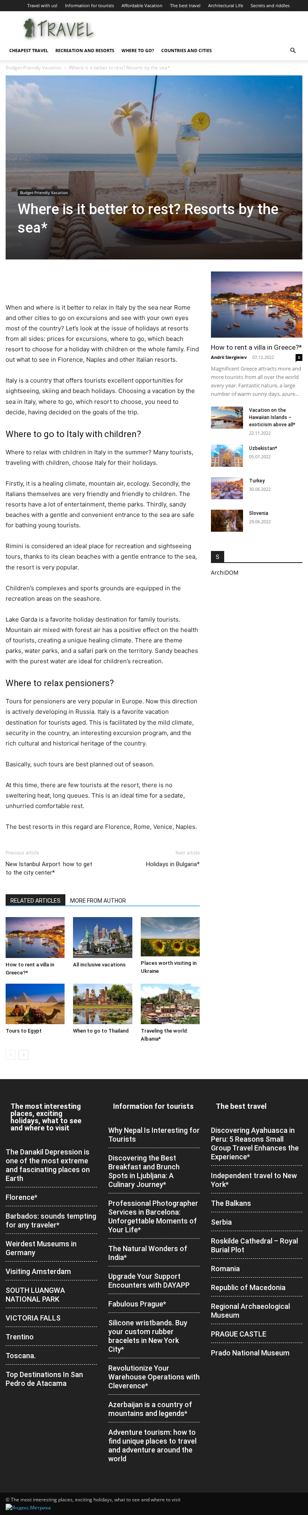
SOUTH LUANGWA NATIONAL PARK (35, 1294)
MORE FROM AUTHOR (98, 900)
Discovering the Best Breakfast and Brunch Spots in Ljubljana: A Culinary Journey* (144, 1171)
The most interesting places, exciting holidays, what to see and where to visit (45, 1117)
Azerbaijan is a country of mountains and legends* (150, 1409)
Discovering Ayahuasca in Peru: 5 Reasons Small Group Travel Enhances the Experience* (255, 1143)
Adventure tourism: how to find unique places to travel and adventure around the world (152, 1445)
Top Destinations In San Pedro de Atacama (44, 1378)
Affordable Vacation (142, 5)
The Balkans (231, 1203)
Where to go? (138, 50)
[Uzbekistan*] (227, 456)
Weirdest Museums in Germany (41, 1248)
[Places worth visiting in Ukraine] (170, 936)
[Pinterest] (51, 279)
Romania (225, 1268)
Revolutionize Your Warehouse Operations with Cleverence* (154, 1377)
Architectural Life (225, 5)
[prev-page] (11, 1055)
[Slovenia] (227, 521)
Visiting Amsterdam (38, 1271)
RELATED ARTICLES (35, 900)
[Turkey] (227, 488)
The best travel (185, 5)
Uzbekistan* (263, 448)
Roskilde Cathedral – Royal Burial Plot (254, 1245)
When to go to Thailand (101, 1031)
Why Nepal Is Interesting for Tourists (154, 1134)
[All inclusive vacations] (102, 937)
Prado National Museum (250, 1353)
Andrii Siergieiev (229, 357)
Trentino (20, 1337)
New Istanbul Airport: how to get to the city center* (49, 868)
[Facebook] (14, 279)
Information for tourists (89, 5)
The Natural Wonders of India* (147, 1253)
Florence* (21, 1197)
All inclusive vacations (99, 965)
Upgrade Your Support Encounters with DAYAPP (149, 1280)
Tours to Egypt (24, 1031)
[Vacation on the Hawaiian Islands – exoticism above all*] (227, 418)
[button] (292, 51)
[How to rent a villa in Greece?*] (35, 937)
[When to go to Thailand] (102, 1004)
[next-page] (23, 1055)
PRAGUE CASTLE (238, 1334)
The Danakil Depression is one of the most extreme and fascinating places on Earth (48, 1165)
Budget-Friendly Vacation (33, 67)
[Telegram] (87, 279)
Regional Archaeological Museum (250, 1310)
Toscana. (21, 1355)
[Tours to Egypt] (35, 1004)
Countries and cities (186, 50)
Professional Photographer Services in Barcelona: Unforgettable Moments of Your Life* (153, 1216)
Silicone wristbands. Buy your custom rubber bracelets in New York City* (147, 1336)
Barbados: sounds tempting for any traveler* (51, 1220)
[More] (124, 279)
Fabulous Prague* (137, 1304)
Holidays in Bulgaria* (173, 864)
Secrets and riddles (270, 5)
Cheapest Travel (28, 50)
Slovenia (258, 513)
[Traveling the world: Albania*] (170, 1004)
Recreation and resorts (84, 50)
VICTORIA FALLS (33, 1318)
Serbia (221, 1222)
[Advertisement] (257, 632)
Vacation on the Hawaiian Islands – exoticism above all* (272, 417)
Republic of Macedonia (248, 1287)
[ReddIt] (69, 279)
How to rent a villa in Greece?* (256, 347)
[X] (32, 279)
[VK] (106, 279)
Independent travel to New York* (254, 1180)
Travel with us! (42, 5)
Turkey (257, 481)
